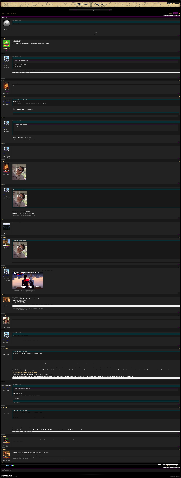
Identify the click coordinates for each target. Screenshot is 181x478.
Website (71, 10)
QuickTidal (4, 54)
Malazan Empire (4, 13)
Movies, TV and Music (13, 13)
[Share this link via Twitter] (6, 465)
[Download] (16, 465)
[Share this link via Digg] (8, 465)
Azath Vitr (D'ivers (5, 348)
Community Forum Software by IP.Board (175, 476)
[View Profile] (6, 43)
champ (4, 96)
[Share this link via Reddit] (12, 465)
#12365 (179, 96)
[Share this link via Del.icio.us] (11, 465)
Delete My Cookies (10, 476)
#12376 (179, 348)
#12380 (179, 449)
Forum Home (6, 476)
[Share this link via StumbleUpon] (13, 465)
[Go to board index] (90, 4)
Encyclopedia (93, 10)
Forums (75, 10)
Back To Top (2, 476)
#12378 (179, 407)
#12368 (179, 161)
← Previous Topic (168, 465)
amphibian (4, 436)
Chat (89, 10)
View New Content (175, 13)
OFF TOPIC (8, 13)
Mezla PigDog (5, 315)
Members (78, 10)
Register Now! (173, 3)
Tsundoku (4, 449)
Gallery (86, 10)
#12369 (179, 186)
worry (3, 80)
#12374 (179, 315)
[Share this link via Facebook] (7, 465)
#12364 (179, 80)
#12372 (179, 267)
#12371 (179, 237)
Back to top (3, 53)
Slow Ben (4, 237)
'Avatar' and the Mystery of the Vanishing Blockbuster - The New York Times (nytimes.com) (24, 372)
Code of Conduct (170, 13)
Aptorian (4, 38)
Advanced (110, 10)
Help (179, 3)
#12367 (179, 145)
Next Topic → (178, 465)
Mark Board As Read (15, 476)
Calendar (82, 10)
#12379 (179, 436)
